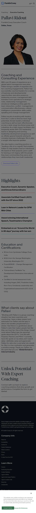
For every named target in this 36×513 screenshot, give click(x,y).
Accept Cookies (8, 508)
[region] (18, 501)
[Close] (31, 493)
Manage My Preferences (21, 508)
